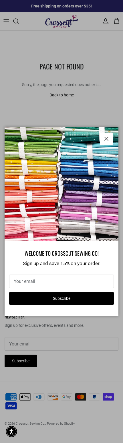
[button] (11, 431)
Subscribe (61, 298)
